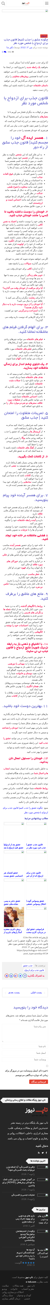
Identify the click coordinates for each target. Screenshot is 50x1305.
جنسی (27, 1298)
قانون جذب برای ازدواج (34, 970)
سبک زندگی (7, 1295)
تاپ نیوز (29, 1277)
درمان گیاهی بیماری (11, 1298)
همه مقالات (18, 1286)
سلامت (5, 1286)
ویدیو (4, 1289)
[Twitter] (20, 976)
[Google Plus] (16, 976)
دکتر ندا (10, 47)
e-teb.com (31, 1282)
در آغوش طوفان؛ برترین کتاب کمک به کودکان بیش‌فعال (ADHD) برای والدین (18, 1183)
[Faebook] (46, 1153)
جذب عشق (27, 966)
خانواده (14, 1289)
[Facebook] (25, 976)
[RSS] (39, 1153)
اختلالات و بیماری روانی (13, 1292)
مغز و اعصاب (27, 1289)
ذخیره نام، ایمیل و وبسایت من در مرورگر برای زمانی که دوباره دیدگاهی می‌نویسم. (26, 1073)
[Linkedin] (11, 976)
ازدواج (44, 36)
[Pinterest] (7, 976)
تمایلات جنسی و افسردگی (23, 1195)
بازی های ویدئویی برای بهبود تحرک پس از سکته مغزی (25, 1219)
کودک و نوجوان (24, 1295)
